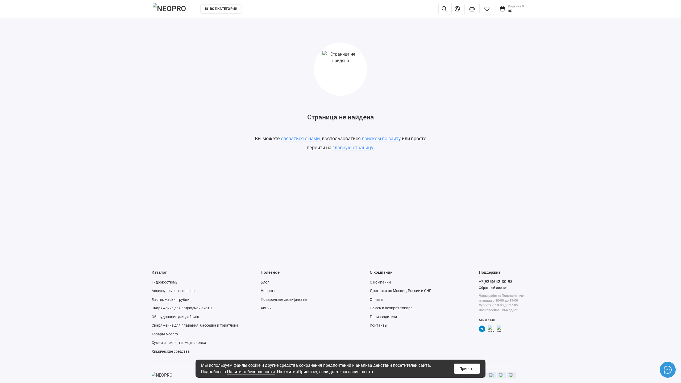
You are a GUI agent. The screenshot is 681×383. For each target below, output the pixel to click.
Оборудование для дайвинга (177, 317)
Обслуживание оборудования (358, 10)
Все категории (223, 9)
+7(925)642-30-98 (496, 281)
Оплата (376, 299)
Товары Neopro (165, 334)
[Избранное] (487, 9)
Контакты (404, 10)
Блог (265, 282)
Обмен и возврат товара (391, 308)
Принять (467, 369)
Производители (383, 317)
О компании (380, 282)
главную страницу (353, 147)
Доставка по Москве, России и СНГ (400, 291)
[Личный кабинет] (457, 9)
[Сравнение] (472, 9)
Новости (268, 291)
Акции (266, 308)
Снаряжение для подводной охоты (182, 308)
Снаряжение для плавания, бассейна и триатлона (195, 325)
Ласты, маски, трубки (170, 299)
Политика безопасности (251, 371)
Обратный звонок (493, 288)
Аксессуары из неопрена (173, 291)
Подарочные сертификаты (284, 299)
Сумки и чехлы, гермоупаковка (179, 342)
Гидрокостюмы (165, 282)
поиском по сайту (381, 138)
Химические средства (171, 351)
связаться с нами (300, 138)
